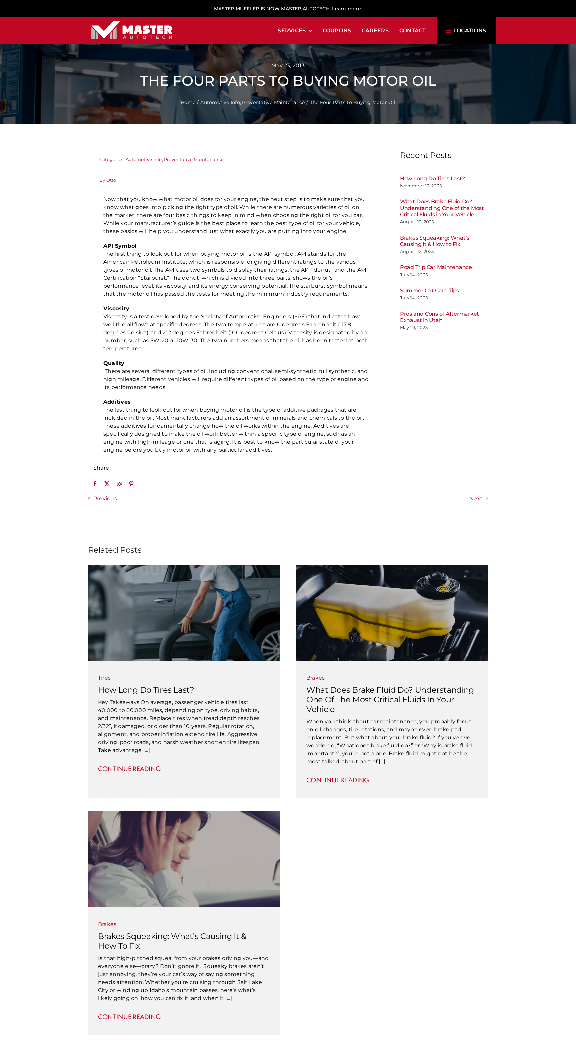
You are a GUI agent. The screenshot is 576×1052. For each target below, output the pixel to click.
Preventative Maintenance (194, 159)
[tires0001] (184, 567)
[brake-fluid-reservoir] (392, 567)
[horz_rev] (132, 20)
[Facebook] (95, 483)
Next (476, 498)
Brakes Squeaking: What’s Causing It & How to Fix (434, 241)
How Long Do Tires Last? (432, 178)
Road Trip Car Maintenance (436, 267)
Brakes (315, 678)
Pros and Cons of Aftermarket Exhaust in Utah (439, 317)
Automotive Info (144, 159)
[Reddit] (119, 483)
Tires (104, 678)
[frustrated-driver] (184, 814)
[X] (107, 483)
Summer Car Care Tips (429, 290)
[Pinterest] (131, 483)
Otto (111, 180)
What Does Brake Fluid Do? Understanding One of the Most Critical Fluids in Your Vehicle (442, 207)
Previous (105, 498)
